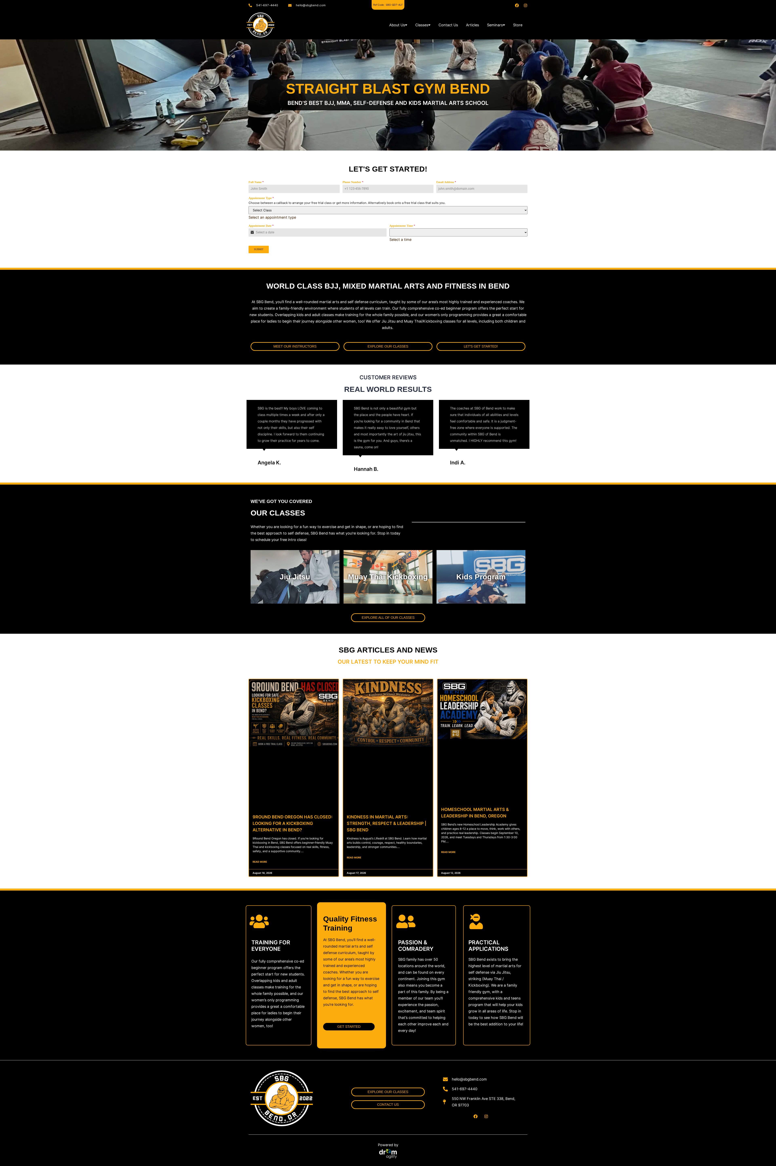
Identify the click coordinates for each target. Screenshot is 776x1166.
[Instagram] (525, 5)
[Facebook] (517, 5)
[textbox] (272, 217)
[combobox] (272, 217)
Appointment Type (261, 198)
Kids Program (481, 577)
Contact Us (448, 25)
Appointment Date (261, 225)
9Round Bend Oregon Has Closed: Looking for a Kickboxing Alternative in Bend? (292, 823)
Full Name (256, 182)
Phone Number (353, 182)
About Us (397, 25)
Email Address (446, 182)
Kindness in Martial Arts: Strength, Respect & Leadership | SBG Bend (386, 823)
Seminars (495, 25)
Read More (260, 861)
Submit (258, 249)
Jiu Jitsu (295, 577)
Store (517, 25)
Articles (472, 25)
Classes (421, 25)
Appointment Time (402, 225)
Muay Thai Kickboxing (388, 577)
